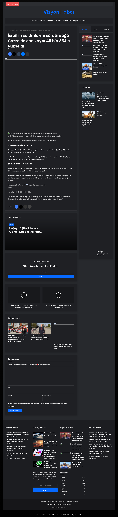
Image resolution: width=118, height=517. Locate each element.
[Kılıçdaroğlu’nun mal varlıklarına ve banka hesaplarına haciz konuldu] (87, 48)
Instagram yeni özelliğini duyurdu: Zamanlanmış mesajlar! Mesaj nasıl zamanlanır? (50, 454)
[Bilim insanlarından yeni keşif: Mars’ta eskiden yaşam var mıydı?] (38, 443)
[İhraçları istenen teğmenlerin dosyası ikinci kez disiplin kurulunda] (87, 57)
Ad (9, 388)
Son (95, 29)
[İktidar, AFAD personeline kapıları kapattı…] (87, 66)
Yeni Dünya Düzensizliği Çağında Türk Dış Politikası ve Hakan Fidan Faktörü (103, 97)
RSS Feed (50, 501)
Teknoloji (67, 20)
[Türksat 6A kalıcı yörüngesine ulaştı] (38, 435)
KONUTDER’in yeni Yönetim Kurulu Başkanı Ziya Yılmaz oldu (63, 346)
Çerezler (59, 515)
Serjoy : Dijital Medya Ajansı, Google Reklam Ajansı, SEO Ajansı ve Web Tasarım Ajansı (27, 233)
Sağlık (58, 20)
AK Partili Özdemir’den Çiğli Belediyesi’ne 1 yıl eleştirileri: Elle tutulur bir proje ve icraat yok (17, 338)
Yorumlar (107, 29)
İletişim (83, 20)
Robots (56, 501)
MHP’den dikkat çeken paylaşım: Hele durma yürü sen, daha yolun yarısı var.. (40, 337)
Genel (11, 224)
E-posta (10, 395)
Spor (62, 489)
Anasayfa (34, 20)
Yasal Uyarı (81, 515)
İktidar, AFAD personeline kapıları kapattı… (100, 66)
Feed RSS (62, 501)
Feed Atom (69, 501)
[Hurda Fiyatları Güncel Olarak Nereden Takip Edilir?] (88, 114)
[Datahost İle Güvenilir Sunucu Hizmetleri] (103, 180)
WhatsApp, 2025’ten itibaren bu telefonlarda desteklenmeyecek (50, 464)
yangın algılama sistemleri (59, 507)
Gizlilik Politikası (51, 515)
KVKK (64, 515)
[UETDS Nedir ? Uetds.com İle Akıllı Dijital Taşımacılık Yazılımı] (88, 96)
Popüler (84, 29)
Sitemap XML (42, 501)
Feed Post (76, 501)
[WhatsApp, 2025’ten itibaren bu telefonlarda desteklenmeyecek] (38, 464)
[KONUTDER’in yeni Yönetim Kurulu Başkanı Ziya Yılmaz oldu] (64, 333)
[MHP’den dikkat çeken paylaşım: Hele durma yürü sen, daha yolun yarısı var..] (41, 328)
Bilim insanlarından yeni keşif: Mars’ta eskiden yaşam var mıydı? (50, 444)
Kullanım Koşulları (72, 515)
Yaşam (75, 20)
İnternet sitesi (46, 395)
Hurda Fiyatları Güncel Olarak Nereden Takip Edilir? (87, 123)
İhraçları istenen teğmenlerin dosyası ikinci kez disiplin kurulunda (100, 57)
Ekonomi (50, 20)
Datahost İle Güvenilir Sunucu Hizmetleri (102, 253)
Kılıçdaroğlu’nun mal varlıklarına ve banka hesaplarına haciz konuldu (100, 48)
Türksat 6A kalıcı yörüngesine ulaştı (50, 434)
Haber (42, 20)
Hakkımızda (37, 515)
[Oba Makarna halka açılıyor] (87, 74)
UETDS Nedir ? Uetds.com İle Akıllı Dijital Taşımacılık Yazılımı (88, 104)
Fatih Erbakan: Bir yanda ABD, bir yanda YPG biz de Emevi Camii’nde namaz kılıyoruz (101, 39)
